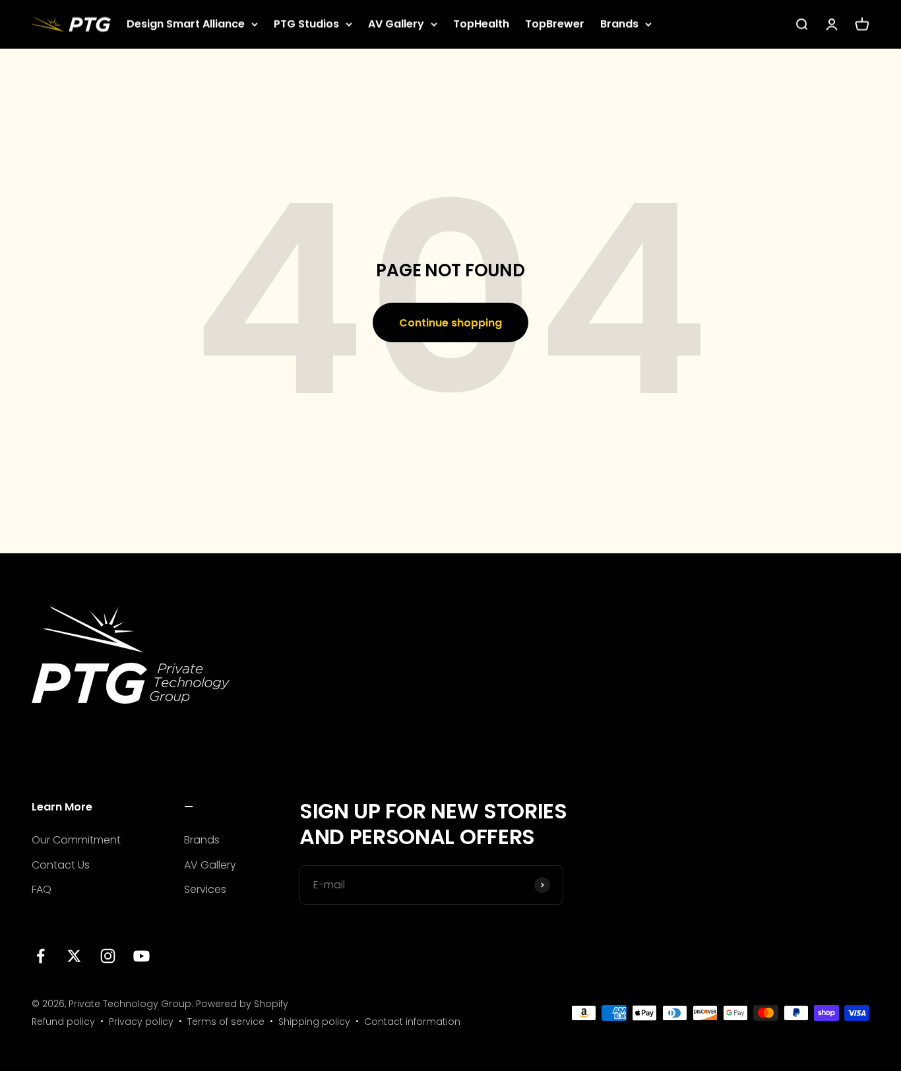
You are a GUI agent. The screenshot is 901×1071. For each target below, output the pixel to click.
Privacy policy (141, 1021)
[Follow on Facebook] (40, 956)
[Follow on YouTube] (141, 956)
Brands (619, 24)
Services (205, 889)
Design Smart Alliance (186, 24)
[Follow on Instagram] (108, 956)
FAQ (41, 889)
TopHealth (481, 24)
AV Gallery (396, 24)
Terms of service (225, 1021)
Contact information (412, 1021)
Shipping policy (314, 1021)
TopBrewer (554, 24)
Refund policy (63, 1021)
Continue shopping (450, 322)
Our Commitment (76, 839)
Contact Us (61, 864)
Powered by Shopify (242, 1003)
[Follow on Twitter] (74, 956)
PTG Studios (306, 24)
